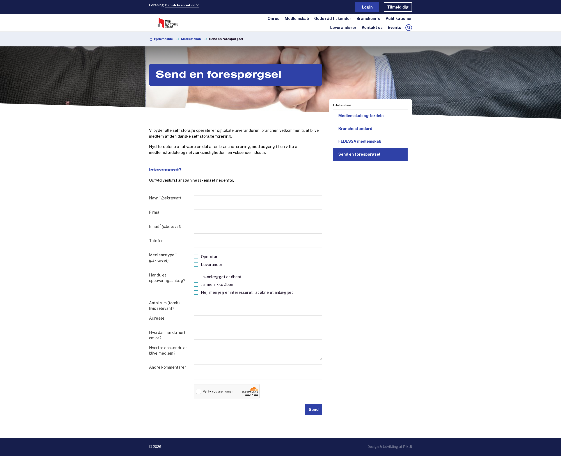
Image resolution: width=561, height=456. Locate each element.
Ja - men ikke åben (217, 284)
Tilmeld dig (397, 7)
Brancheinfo (368, 18)
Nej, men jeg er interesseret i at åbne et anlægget (247, 292)
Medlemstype (162, 257)
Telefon (156, 240)
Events (394, 27)
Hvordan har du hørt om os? (167, 335)
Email (165, 226)
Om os (273, 18)
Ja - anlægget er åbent (221, 277)
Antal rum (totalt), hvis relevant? (165, 306)
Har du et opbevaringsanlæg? (167, 278)
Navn (165, 197)
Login (367, 7)
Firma (154, 212)
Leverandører (343, 27)
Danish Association (180, 5)
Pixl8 (407, 447)
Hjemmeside (163, 39)
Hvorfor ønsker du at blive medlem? (168, 350)
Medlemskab (297, 18)
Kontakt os (372, 27)
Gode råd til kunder (332, 18)
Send (314, 409)
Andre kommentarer (167, 367)
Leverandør (211, 264)
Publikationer (399, 18)
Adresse (157, 318)
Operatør (209, 256)
